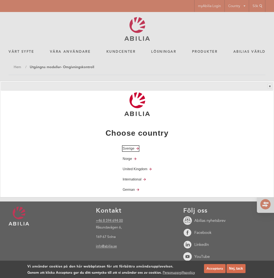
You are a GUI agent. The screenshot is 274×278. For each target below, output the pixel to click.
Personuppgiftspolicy (179, 272)
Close (270, 86)
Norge (127, 158)
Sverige (128, 148)
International (132, 179)
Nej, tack (236, 268)
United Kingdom (135, 169)
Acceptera (215, 268)
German (129, 189)
